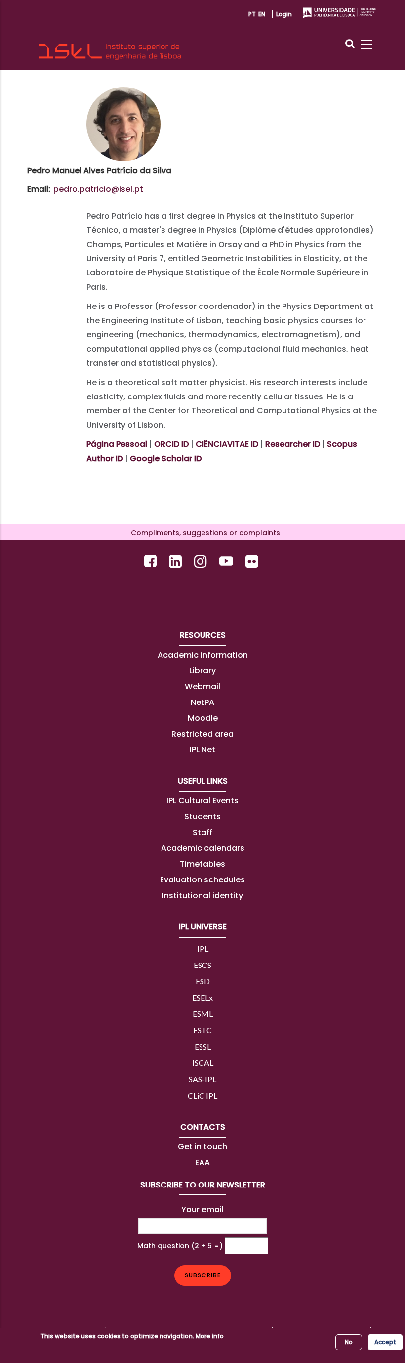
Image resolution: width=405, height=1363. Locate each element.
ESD (203, 981)
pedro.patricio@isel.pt (98, 189)
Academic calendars (202, 848)
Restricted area (202, 734)
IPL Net (202, 749)
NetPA (202, 702)
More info (210, 1336)
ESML (203, 1013)
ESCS (202, 964)
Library (202, 670)
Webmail (202, 686)
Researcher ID (292, 444)
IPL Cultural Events (202, 800)
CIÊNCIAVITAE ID (227, 444)
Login (284, 14)
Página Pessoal (116, 444)
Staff (202, 832)
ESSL (203, 1046)
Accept (385, 1342)
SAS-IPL (202, 1079)
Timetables (202, 864)
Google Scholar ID (166, 458)
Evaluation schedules (202, 879)
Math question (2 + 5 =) (180, 1246)
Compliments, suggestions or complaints (202, 533)
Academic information (203, 654)
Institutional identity (202, 895)
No (349, 1342)
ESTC (202, 1030)
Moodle (203, 718)
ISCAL (202, 1062)
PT (252, 14)
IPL (202, 948)
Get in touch (202, 1146)
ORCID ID (171, 444)
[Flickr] (253, 561)
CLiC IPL (202, 1095)
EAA (202, 1162)
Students (202, 816)
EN (261, 14)
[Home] (110, 35)
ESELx (202, 997)
